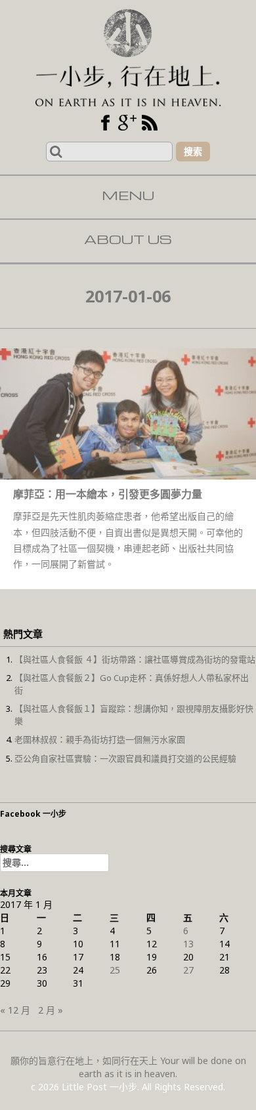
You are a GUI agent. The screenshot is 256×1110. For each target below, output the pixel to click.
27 (188, 970)
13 (188, 943)
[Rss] (149, 123)
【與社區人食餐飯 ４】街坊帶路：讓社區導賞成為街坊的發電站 (134, 659)
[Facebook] (105, 123)
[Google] (127, 123)
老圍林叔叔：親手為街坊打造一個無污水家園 (99, 739)
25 (115, 970)
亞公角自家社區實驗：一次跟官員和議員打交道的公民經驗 (125, 758)
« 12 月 (15, 1010)
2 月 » (50, 1010)
